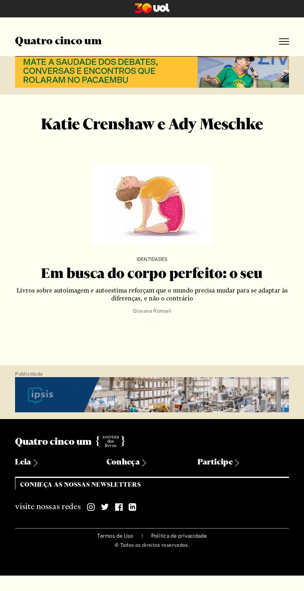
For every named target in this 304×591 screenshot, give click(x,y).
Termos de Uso (115, 535)
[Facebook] (119, 507)
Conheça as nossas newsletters (80, 485)
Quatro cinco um (58, 41)
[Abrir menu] (284, 41)
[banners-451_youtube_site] (152, 71)
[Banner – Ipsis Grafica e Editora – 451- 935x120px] (152, 395)
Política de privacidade (179, 535)
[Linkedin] (133, 507)
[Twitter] (105, 507)
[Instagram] (91, 507)
